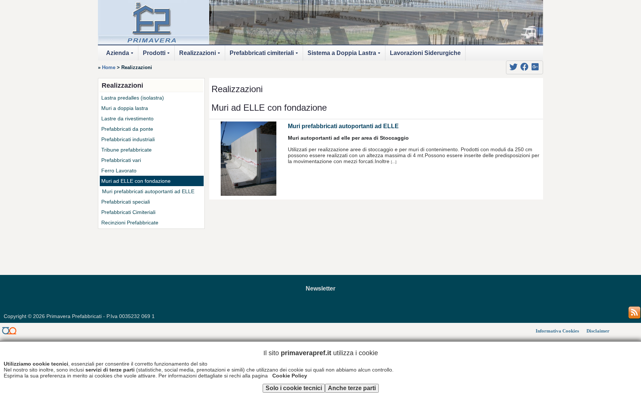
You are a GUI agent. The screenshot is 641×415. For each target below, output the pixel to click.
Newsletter (320, 288)
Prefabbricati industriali (128, 139)
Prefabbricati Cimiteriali (128, 212)
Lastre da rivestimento (127, 118)
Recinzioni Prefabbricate (129, 223)
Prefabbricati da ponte (127, 129)
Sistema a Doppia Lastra (345, 55)
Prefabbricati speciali (125, 202)
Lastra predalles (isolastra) (132, 98)
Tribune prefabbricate (126, 150)
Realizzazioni (201, 55)
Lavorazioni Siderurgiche (425, 53)
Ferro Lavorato (119, 171)
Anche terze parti (352, 388)
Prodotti (157, 55)
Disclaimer (597, 331)
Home (108, 67)
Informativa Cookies (557, 331)
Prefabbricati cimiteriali (265, 55)
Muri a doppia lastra (124, 108)
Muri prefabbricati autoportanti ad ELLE (343, 126)
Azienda (121, 55)
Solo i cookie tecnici (294, 388)
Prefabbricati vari (121, 160)
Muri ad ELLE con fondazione (136, 181)
